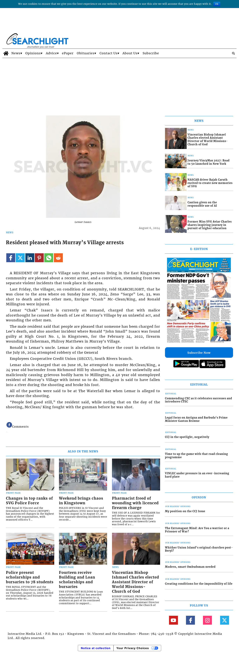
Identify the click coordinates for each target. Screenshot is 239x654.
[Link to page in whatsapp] (48, 257)
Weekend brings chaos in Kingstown (81, 500)
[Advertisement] (119, 84)
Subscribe (151, 53)
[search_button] (233, 53)
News (15, 53)
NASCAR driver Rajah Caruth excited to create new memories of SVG (210, 183)
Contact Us (109, 53)
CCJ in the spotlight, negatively (187, 437)
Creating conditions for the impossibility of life (199, 583)
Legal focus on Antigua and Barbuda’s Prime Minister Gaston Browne (196, 419)
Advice (51, 53)
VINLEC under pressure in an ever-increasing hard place (197, 475)
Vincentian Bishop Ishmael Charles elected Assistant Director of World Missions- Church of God (135, 582)
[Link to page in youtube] (173, 620)
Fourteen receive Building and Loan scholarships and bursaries (77, 579)
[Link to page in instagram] (207, 620)
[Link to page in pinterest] (39, 257)
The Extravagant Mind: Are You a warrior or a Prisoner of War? (197, 530)
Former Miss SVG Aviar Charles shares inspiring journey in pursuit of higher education (210, 225)
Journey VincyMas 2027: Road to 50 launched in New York (209, 162)
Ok (216, 4)
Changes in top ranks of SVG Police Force (29, 500)
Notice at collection (96, 648)
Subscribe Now (198, 352)
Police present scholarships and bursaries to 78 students (30, 577)
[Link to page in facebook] (10, 257)
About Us (130, 53)
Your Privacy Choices (132, 648)
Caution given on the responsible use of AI (202, 204)
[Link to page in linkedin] (29, 257)
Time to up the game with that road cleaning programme (196, 455)
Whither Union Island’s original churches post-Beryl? (199, 549)
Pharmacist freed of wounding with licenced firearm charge (135, 503)
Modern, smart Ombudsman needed (190, 566)
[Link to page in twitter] (20, 257)
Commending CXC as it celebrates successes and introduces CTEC (198, 400)
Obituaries (85, 53)
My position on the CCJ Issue (185, 511)
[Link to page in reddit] (58, 257)
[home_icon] (6, 53)
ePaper (67, 53)
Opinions (33, 53)
